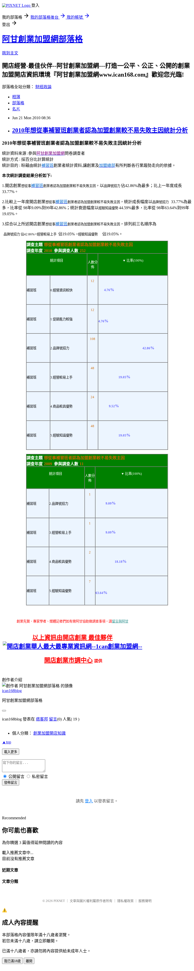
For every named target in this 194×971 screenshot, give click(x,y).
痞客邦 (42, 719)
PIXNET (59, 901)
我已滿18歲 (12, 961)
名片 (16, 109)
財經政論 (43, 87)
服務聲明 (145, 901)
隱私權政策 (125, 901)
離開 (29, 961)
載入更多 (10, 752)
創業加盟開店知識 (49, 733)
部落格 (18, 103)
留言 (53, 719)
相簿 (16, 97)
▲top (6, 742)
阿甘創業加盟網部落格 (42, 39)
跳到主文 (10, 53)
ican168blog (12, 690)
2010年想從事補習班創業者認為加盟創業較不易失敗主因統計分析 (100, 130)
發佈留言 (10, 783)
